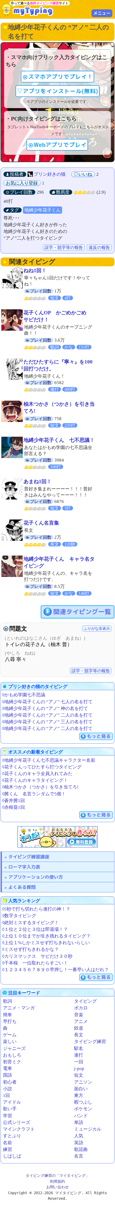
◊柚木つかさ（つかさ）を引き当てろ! (40, 787)
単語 (78, 1122)
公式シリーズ (16, 1122)
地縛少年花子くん (42, 210)
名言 (78, 1156)
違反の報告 (99, 247)
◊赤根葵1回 (13, 807)
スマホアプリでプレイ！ (60, 77)
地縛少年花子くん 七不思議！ (59, 440)
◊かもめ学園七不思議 (23, 694)
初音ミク (12, 1061)
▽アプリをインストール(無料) (57, 91)
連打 (78, 1055)
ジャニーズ (14, 1048)
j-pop (79, 1068)
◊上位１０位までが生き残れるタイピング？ (46, 936)
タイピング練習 (90, 1041)
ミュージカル (87, 1129)
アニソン (83, 1082)
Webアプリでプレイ (60, 145)
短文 (78, 1075)
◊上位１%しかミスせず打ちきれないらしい (46, 942)
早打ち (10, 1021)
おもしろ (12, 1055)
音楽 (78, 1014)
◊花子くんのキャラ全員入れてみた (37, 773)
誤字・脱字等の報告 (63, 247)
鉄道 (78, 1028)
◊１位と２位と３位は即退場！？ (35, 929)
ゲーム (10, 1034)
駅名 (78, 1048)
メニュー (101, 13)
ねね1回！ (35, 270)
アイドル (12, 1102)
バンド (81, 1115)
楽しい (10, 1041)
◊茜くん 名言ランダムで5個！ (34, 793)
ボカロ (81, 1007)
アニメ (81, 1021)
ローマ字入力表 (24, 867)
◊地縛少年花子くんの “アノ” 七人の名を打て (47, 701)
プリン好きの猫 (50, 174)
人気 (78, 1135)
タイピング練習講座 (28, 856)
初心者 (10, 1082)
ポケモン (83, 1108)
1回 (6, 1095)
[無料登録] (57, 836)
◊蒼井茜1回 (13, 800)
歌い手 (10, 1108)
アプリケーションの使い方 (35, 877)
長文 (78, 1034)
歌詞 (7, 1001)
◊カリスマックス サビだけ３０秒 (37, 956)
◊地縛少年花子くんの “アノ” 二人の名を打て (47, 715)
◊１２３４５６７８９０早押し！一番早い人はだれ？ (55, 969)
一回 (78, 1061)
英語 (78, 1142)
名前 (7, 1142)
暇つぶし (83, 1102)
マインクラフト (19, 1129)
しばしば (12, 1156)
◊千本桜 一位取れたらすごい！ (35, 963)
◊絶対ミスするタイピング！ (30, 922)
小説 (7, 1088)
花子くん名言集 (41, 523)
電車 (7, 1068)
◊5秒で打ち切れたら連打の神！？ (36, 909)
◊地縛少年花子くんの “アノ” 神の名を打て (45, 708)
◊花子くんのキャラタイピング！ (35, 780)
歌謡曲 (81, 1149)
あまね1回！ (38, 481)
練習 (7, 1149)
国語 (7, 1075)
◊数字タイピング (19, 915)
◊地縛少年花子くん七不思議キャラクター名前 (48, 760)
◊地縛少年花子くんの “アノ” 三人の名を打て (47, 721)
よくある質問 (22, 887)
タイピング (85, 1001)
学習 (7, 1115)
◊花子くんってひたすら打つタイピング (42, 766)
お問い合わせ (57, 1187)
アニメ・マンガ (19, 1007)
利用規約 (57, 1181)
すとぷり (12, 1135)
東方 (78, 1095)
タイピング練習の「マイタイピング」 (57, 1175)
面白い (81, 1088)
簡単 (7, 1014)
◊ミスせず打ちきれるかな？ (30, 949)
